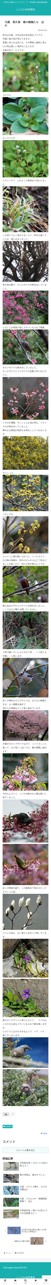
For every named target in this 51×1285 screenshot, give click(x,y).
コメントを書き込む (25, 1150)
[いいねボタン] (6, 1114)
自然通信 (8, 1126)
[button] (46, 635)
